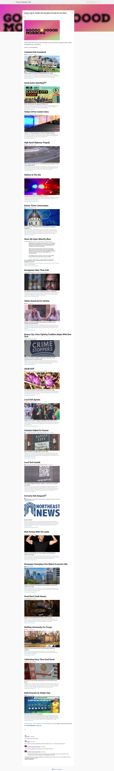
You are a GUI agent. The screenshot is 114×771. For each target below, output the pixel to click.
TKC (28, 47)
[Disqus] (48, 749)
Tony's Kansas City (23, 2)
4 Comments (31, 14)
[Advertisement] (84, 53)
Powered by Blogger (57, 769)
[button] (25, 17)
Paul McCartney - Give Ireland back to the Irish (36, 723)
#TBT (52, 723)
